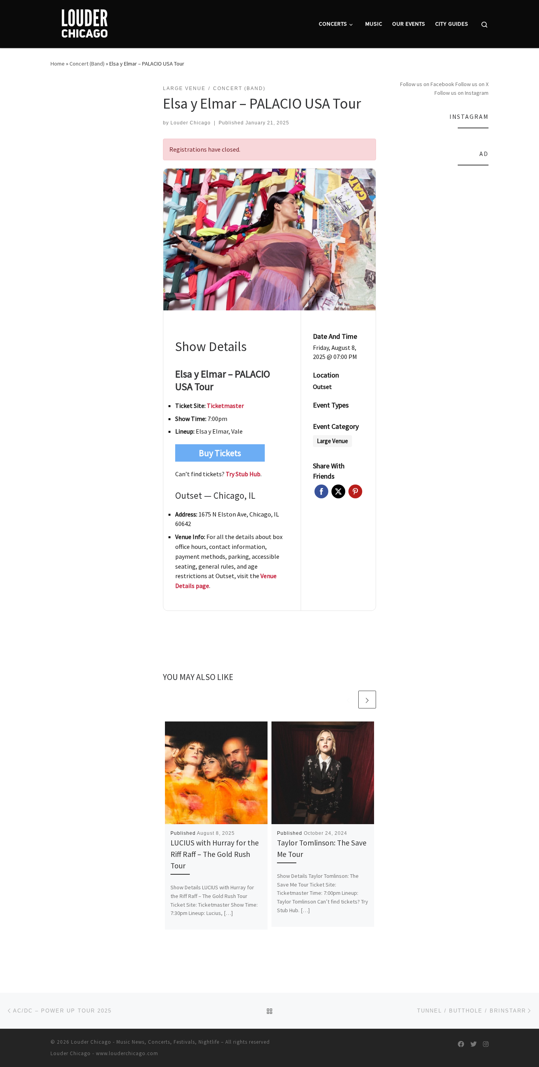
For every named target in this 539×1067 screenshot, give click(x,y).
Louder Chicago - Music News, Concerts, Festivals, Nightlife (145, 1042)
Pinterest (355, 491)
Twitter (338, 491)
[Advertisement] (442, 291)
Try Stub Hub (243, 474)
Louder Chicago (190, 123)
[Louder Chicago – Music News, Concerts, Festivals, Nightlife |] (84, 22)
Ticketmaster (225, 406)
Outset (322, 387)
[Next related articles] (367, 699)
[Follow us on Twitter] (473, 1044)
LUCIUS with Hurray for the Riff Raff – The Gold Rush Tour (214, 854)
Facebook (321, 491)
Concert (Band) (87, 63)
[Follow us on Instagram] (485, 1044)
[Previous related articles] (348, 699)
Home (58, 63)
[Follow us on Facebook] (461, 1044)
